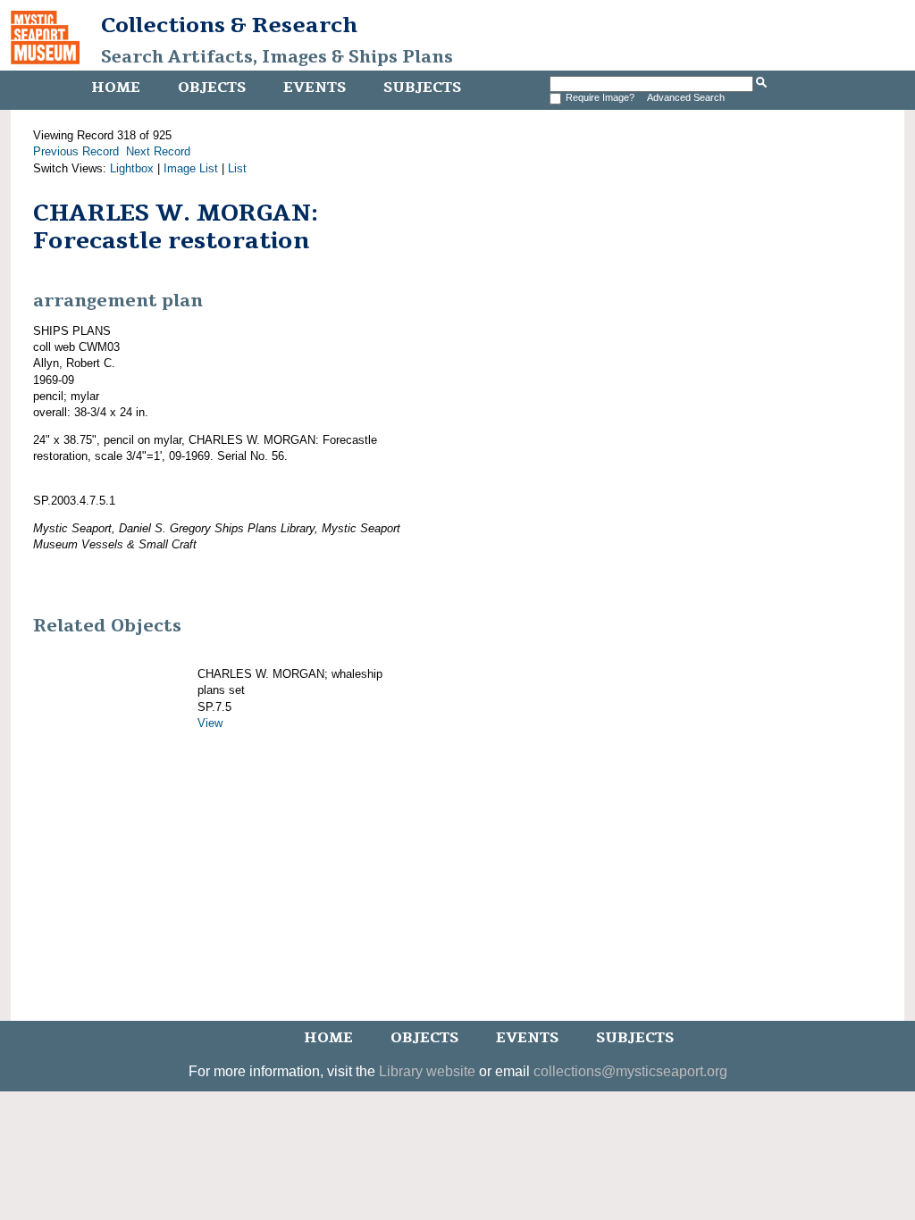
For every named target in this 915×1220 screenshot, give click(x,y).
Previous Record (76, 151)
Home (115, 87)
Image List (191, 168)
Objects (212, 87)
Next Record (158, 151)
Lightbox (132, 168)
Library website (427, 1071)
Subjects (422, 87)
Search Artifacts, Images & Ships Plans (277, 57)
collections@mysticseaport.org (630, 1071)
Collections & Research (229, 25)
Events (314, 87)
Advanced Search (686, 97)
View (209, 723)
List (237, 168)
